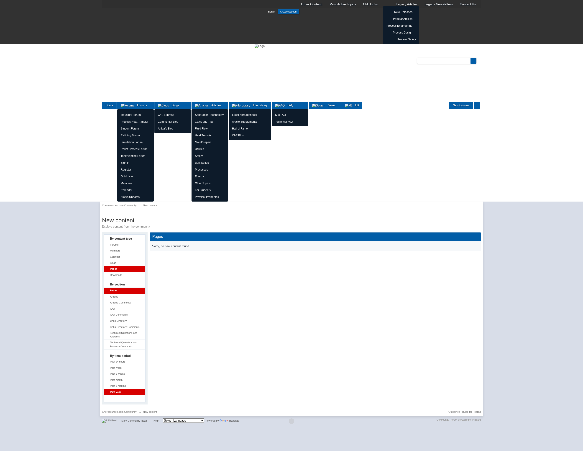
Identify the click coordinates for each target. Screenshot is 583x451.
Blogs (174, 105)
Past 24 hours (117, 361)
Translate (234, 420)
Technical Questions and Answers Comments (123, 344)
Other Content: (311, 4)
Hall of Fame (240, 128)
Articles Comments (120, 302)
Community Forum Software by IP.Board (459, 419)
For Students (203, 190)
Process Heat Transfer (134, 121)
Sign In (271, 11)
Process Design (402, 32)
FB (355, 105)
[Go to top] (291, 421)
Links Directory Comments (125, 327)
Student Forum (130, 128)
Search (331, 105)
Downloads (116, 275)
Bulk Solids (202, 162)
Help (156, 420)
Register (126, 169)
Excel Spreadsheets (244, 115)
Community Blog (168, 121)
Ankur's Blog (165, 128)
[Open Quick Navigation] (477, 105)
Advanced (479, 60)
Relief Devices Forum (134, 149)
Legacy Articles (406, 4)
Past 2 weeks (117, 373)
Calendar (126, 190)
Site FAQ (280, 115)
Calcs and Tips (204, 121)
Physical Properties (207, 197)
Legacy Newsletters (438, 4)
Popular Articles (402, 19)
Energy (199, 176)
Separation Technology (209, 115)
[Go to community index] (260, 45)
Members (126, 183)
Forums (140, 105)
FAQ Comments (119, 314)
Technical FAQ (284, 121)
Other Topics (202, 183)
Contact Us (468, 4)
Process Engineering (399, 25)
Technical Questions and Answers (123, 335)
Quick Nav (127, 176)
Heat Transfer (203, 135)
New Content (461, 105)
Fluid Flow (201, 128)
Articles (215, 105)
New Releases (403, 12)
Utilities (199, 149)
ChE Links (370, 4)
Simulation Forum (132, 142)
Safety (199, 156)
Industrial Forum (131, 115)
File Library (259, 105)
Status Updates (130, 197)
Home (109, 105)
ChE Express (166, 115)
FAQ (289, 105)
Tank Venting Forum (133, 156)
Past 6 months (118, 385)
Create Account (288, 11)
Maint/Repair (203, 142)
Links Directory (118, 320)
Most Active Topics (343, 4)
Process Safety (406, 39)
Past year (115, 392)
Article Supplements (244, 121)
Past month (116, 379)
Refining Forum (130, 135)
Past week (116, 367)
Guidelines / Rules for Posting (464, 411)
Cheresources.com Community (119, 411)
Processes (201, 169)
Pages (113, 268)
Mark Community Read (134, 420)
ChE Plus (238, 135)
